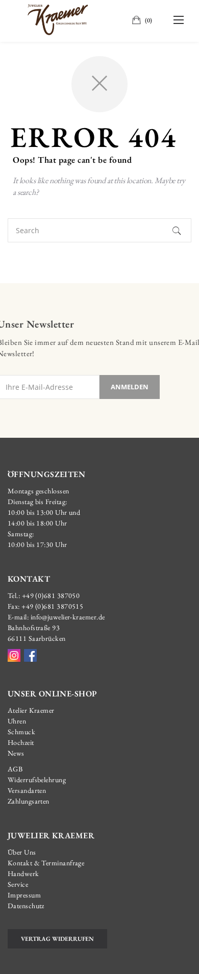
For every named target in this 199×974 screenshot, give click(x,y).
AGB (15, 768)
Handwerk (23, 873)
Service (18, 884)
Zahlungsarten (28, 801)
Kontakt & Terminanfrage (46, 862)
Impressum (24, 895)
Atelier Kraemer (31, 710)
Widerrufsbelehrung (37, 779)
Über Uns (22, 852)
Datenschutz (26, 905)
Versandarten (27, 790)
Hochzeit (21, 742)
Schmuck (21, 731)
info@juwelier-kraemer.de (68, 616)
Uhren (17, 721)
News (16, 753)
